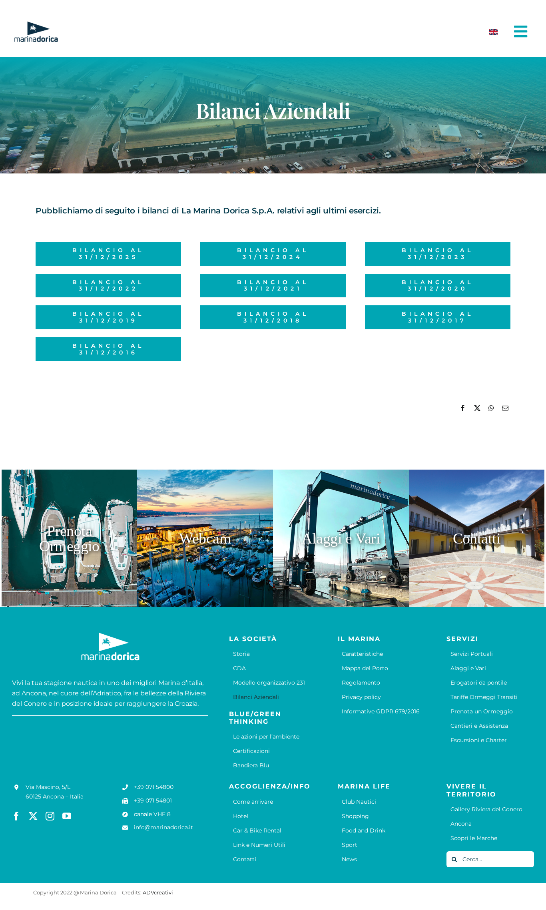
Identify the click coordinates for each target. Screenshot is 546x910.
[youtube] (66, 816)
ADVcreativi (158, 892)
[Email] (505, 408)
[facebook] (16, 816)
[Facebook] (463, 408)
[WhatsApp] (491, 408)
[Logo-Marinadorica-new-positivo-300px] (36, 24)
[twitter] (33, 816)
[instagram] (50, 816)
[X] (477, 408)
